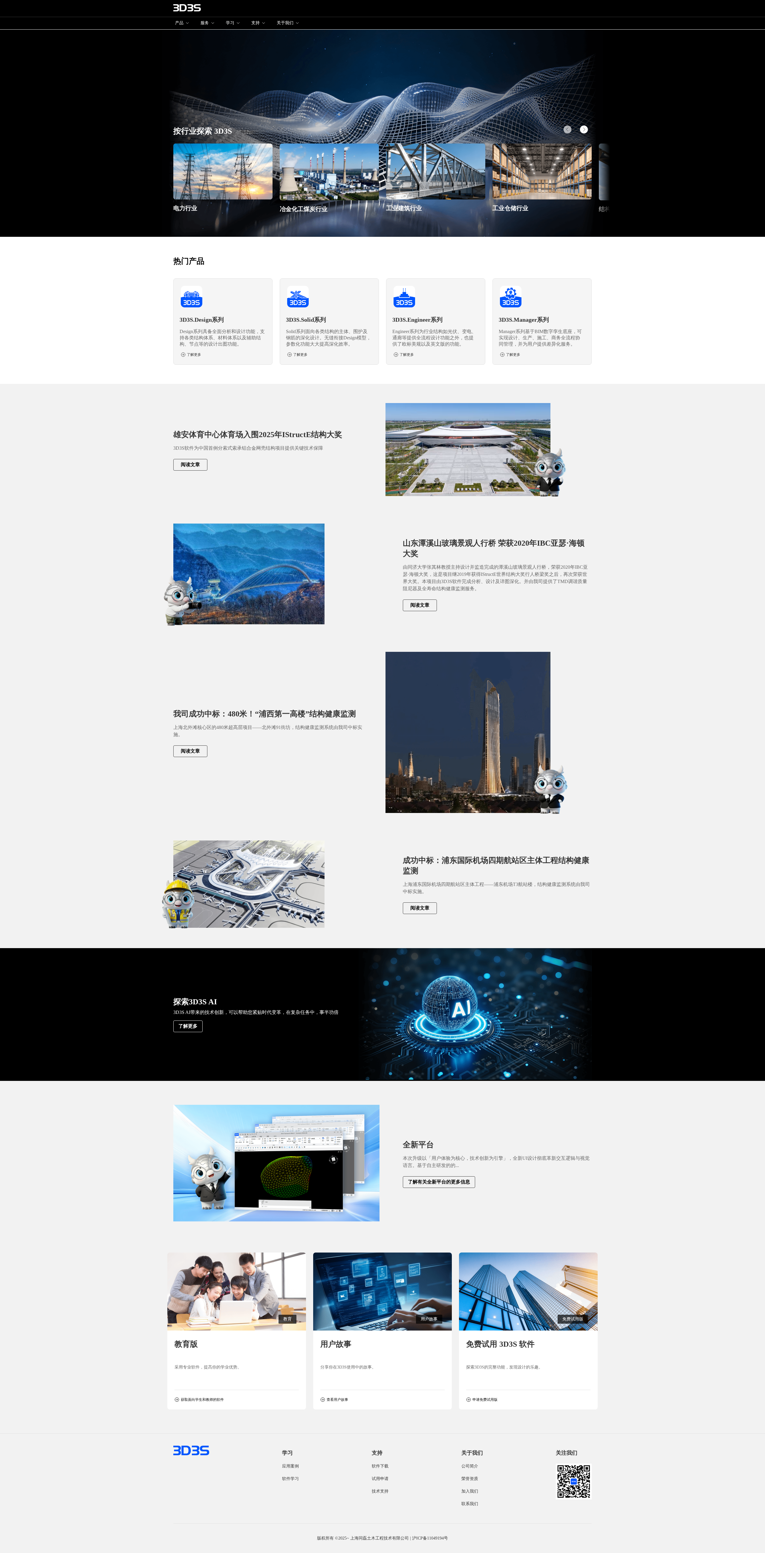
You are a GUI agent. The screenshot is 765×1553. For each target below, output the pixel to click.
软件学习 (290, 1478)
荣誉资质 (469, 1478)
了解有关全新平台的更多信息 (439, 1181)
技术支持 (380, 1491)
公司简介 (469, 1466)
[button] (584, 129)
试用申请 (380, 1478)
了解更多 (188, 1026)
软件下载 (380, 1466)
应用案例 (290, 1466)
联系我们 (469, 1504)
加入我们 (469, 1491)
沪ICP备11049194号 (430, 1538)
